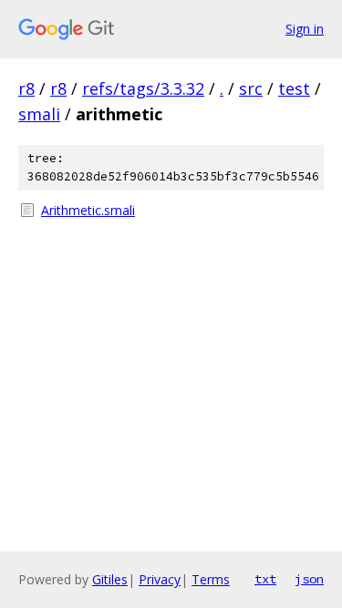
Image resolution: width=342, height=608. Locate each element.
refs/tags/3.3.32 (143, 88)
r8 (26, 88)
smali (39, 114)
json (309, 579)
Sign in (304, 28)
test (294, 88)
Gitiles (110, 579)
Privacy (160, 579)
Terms (211, 579)
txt (265, 579)
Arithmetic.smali (88, 210)
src (251, 88)
